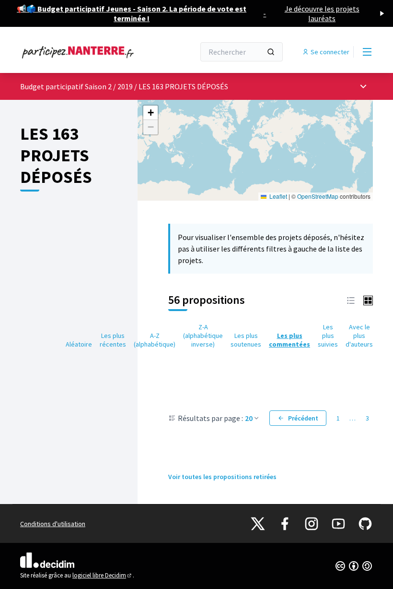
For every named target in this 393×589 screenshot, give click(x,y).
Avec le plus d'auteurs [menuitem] (359, 336)
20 (249, 418)
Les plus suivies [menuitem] (328, 336)
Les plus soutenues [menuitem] (246, 340)
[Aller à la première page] (84, 51)
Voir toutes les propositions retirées (222, 476)
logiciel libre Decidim (102, 575)
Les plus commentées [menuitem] (289, 340)
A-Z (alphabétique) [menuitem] (154, 340)
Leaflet (277, 196)
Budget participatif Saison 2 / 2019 (77, 86)
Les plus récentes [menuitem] (113, 340)
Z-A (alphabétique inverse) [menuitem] (203, 336)
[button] (150, 113)
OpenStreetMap (317, 196)
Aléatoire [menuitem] (79, 344)
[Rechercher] (270, 52)
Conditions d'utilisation (52, 523)
